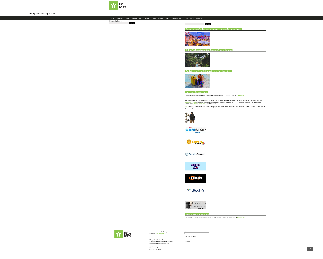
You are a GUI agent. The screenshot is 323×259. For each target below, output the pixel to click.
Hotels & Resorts (136, 18)
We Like (186, 18)
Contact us (199, 18)
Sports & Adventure (158, 18)
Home (112, 18)
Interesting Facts (176, 18)
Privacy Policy (187, 233)
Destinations (120, 18)
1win (186, 106)
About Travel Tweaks (189, 239)
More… (167, 18)
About (192, 18)
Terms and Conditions (190, 236)
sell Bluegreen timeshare (198, 103)
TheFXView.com (160, 233)
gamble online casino (190, 102)
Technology (147, 18)
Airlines (128, 18)
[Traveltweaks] (117, 9)
